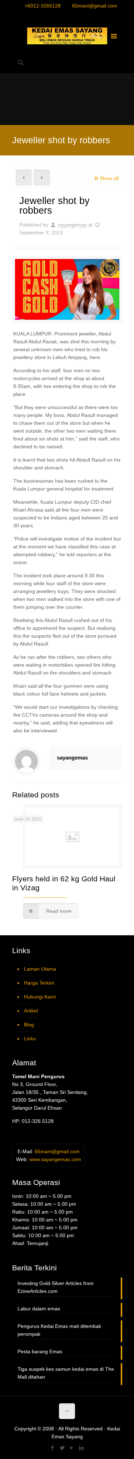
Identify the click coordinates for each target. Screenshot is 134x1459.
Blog (29, 1024)
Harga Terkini (39, 983)
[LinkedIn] (81, 15)
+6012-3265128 (43, 6)
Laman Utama (40, 969)
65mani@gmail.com (94, 6)
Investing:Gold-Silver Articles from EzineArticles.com (56, 1287)
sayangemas (72, 225)
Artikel (31, 1011)
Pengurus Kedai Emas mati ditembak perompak (59, 1330)
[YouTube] (71, 15)
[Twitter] (62, 15)
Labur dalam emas (39, 1308)
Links (30, 1038)
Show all (109, 178)
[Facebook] (53, 15)
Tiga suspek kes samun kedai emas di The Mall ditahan (66, 1373)
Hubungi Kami (40, 997)
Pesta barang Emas (40, 1351)
